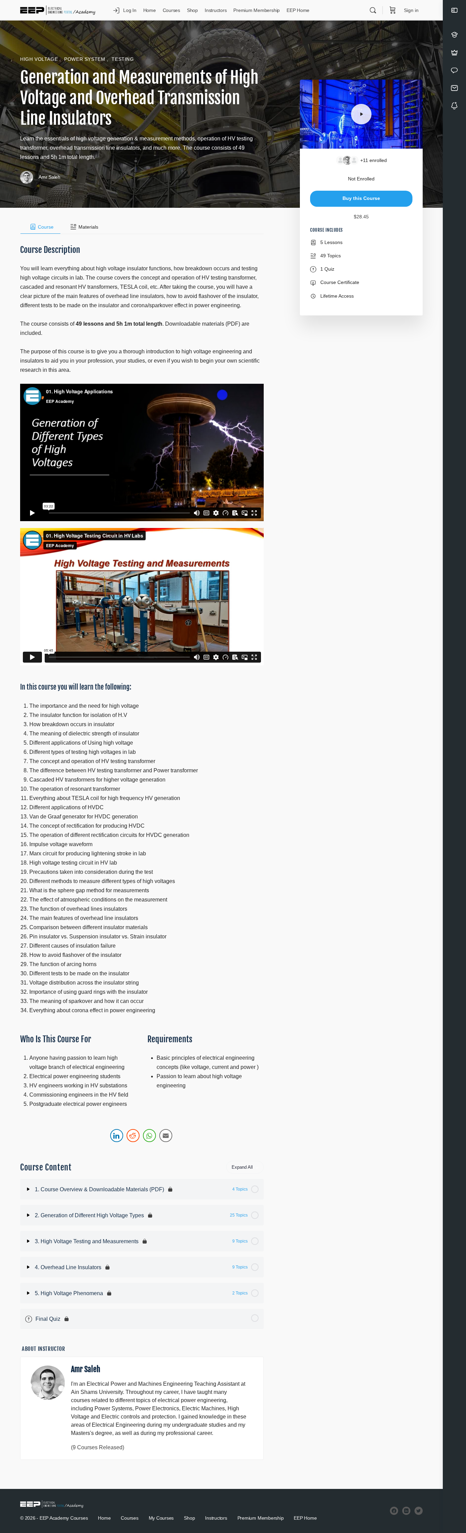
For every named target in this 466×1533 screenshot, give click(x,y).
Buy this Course (361, 198)
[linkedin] (406, 1511)
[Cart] (392, 10)
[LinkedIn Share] (116, 1135)
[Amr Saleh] (48, 1382)
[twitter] (418, 1511)
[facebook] (394, 1511)
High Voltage (39, 59)
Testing (123, 59)
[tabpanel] (142, 689)
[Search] (373, 10)
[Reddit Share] (133, 1135)
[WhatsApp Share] (149, 1135)
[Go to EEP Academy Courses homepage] (57, 10)
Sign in (411, 10)
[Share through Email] (165, 1135)
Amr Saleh (85, 1369)
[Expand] (28, 1189)
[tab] (40, 227)
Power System (85, 59)
